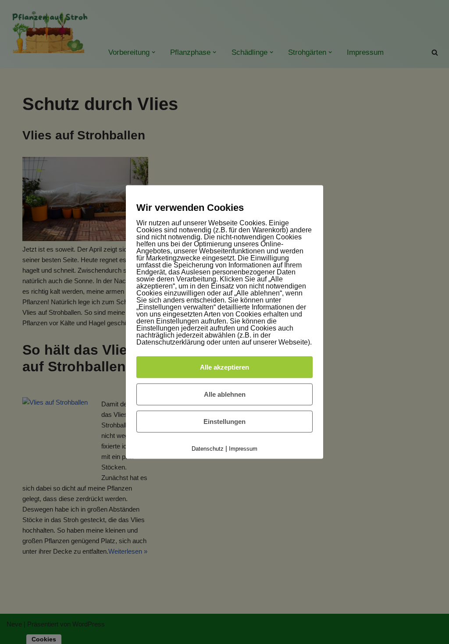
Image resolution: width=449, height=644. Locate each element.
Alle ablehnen (225, 394)
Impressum (243, 448)
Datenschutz (208, 448)
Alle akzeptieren (224, 367)
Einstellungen (224, 421)
